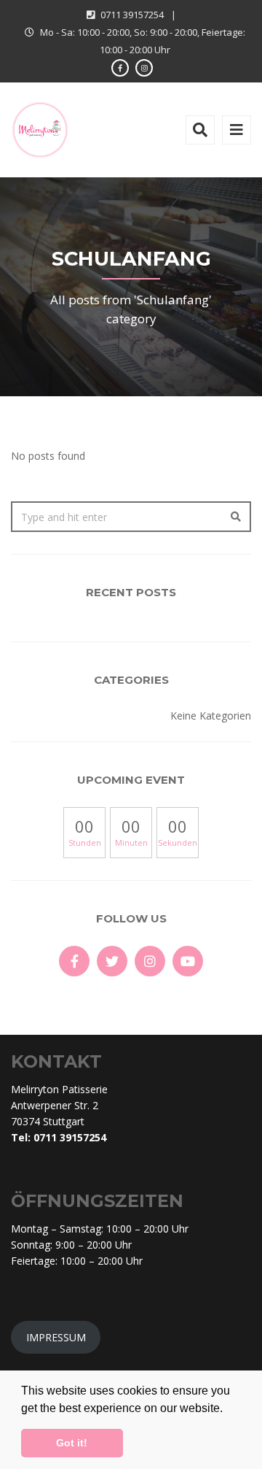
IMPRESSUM (56, 1337)
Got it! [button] (71, 1443)
